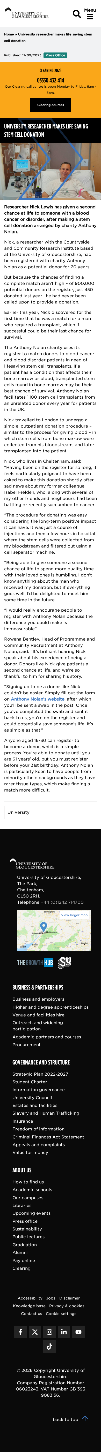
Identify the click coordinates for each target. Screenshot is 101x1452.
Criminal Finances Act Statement (48, 1137)
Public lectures (28, 1237)
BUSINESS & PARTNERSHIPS (37, 987)
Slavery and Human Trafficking (45, 1113)
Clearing (21, 1268)
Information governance (38, 1090)
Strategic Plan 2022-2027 (40, 1074)
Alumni (20, 1252)
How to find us (28, 1182)
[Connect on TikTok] (49, 1347)
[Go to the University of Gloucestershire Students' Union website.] (64, 967)
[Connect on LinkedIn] (64, 1332)
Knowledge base (29, 1306)
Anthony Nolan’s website (37, 699)
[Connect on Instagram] (49, 1332)
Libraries (21, 1205)
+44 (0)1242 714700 (62, 902)
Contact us (31, 1314)
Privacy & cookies (66, 1306)
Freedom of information (38, 1129)
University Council (32, 1097)
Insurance (22, 1121)
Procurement (26, 1044)
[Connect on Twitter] (35, 1332)
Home (9, 34)
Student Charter (29, 1082)
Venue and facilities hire (38, 1015)
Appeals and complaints (38, 1144)
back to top (66, 1419)
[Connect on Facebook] (20, 1332)
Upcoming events (31, 1213)
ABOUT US (21, 1170)
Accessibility (30, 1298)
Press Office (55, 55)
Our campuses (27, 1197)
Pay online (23, 1260)
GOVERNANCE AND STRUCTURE (41, 1062)
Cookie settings (61, 1314)
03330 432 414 (50, 80)
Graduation (24, 1244)
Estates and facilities (34, 1105)
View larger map (74, 915)
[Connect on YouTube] (78, 1332)
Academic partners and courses (46, 1037)
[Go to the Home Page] (37, 864)
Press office (25, 1221)
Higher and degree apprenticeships (50, 1007)
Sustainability (27, 1229)
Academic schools (32, 1190)
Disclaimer (69, 1298)
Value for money (30, 1152)
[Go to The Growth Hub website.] (36, 967)
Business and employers (38, 999)
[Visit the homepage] (26, 13)
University (19, 812)
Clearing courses (50, 105)
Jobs (50, 1298)
